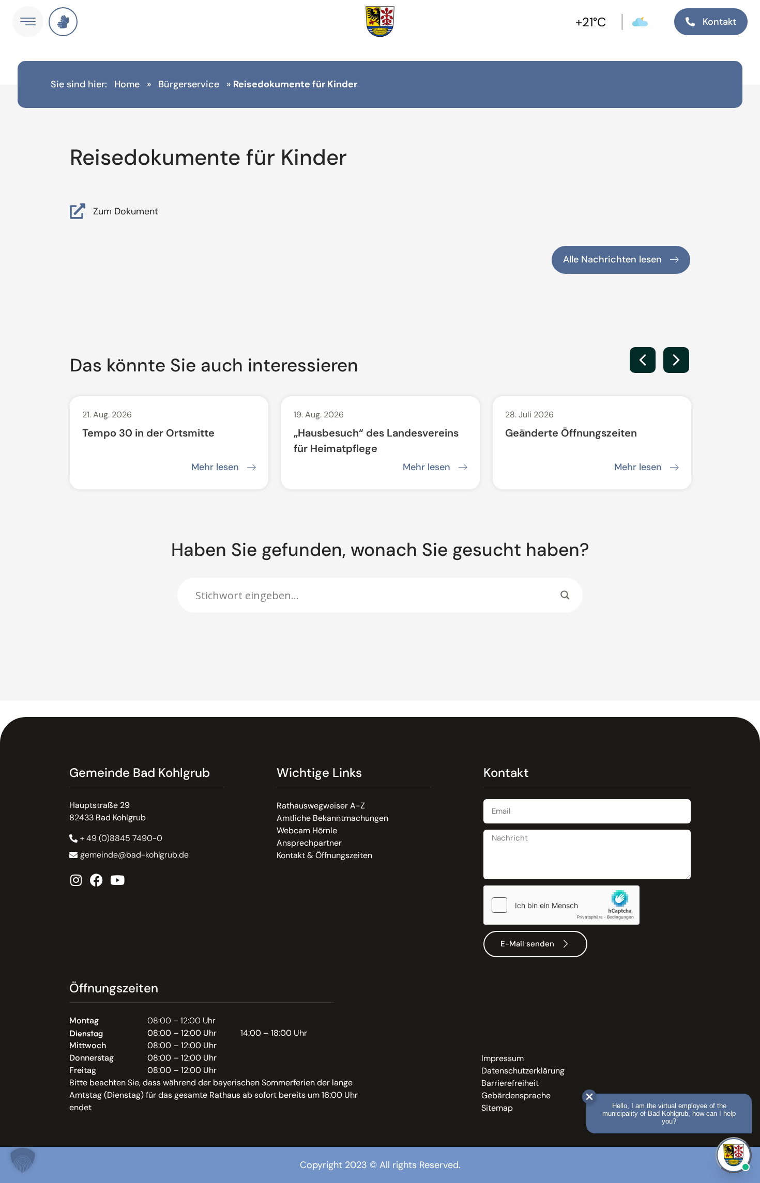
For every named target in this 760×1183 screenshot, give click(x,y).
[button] (643, 360)
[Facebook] (96, 880)
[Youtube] (117, 880)
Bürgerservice (188, 84)
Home (127, 84)
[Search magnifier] (565, 595)
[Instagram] (75, 880)
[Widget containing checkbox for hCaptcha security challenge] (561, 905)
